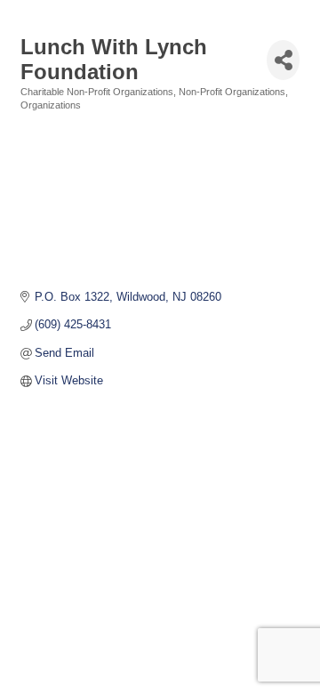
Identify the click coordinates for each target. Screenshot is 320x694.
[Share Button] (283, 60)
